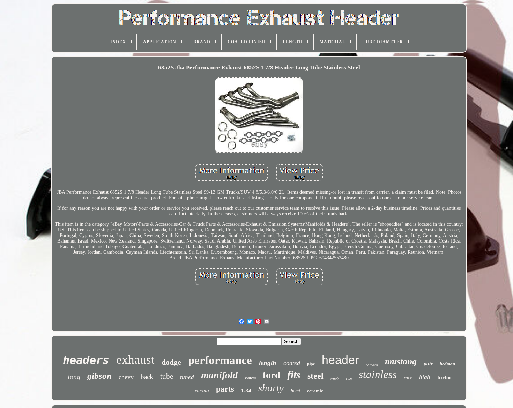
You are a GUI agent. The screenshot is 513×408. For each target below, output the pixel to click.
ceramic (315, 390)
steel (315, 375)
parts (225, 389)
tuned (187, 377)
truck (334, 379)
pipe (311, 364)
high (424, 377)
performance (220, 360)
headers (86, 360)
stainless (378, 374)
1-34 (246, 390)
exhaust (135, 359)
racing (202, 390)
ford (271, 375)
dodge (171, 362)
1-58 (348, 379)
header (340, 359)
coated (291, 362)
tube (166, 376)
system (250, 378)
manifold (219, 375)
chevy (126, 376)
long (74, 376)
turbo (444, 377)
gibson (99, 375)
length (267, 362)
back (147, 376)
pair (428, 363)
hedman (447, 363)
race (408, 377)
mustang (401, 361)
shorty (271, 387)
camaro (372, 365)
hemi (295, 390)
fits (293, 374)
